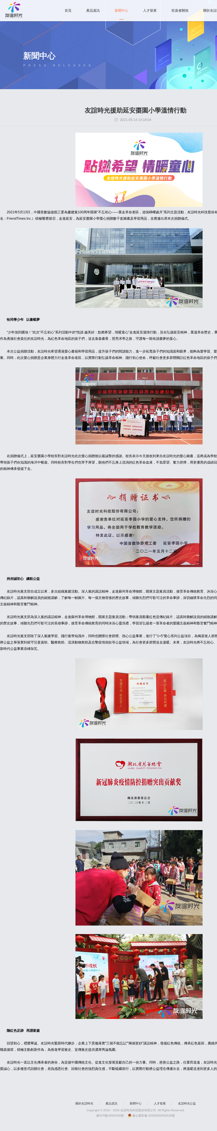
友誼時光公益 (187, 1103)
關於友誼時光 (84, 1103)
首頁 (68, 10)
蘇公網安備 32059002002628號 (153, 1115)
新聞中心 (121, 10)
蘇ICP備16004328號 (110, 1115)
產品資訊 (93, 10)
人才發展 (150, 10)
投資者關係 (179, 10)
